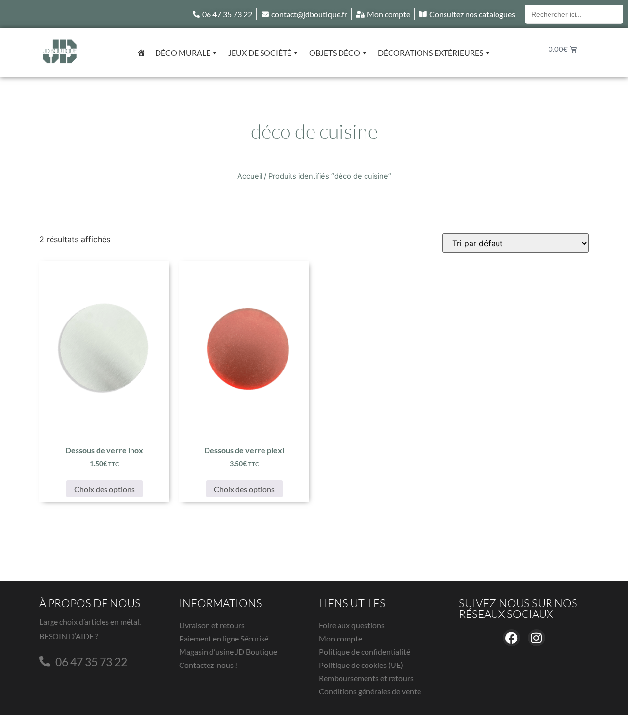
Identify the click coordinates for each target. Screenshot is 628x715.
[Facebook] (511, 637)
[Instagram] (536, 637)
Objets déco (334, 52)
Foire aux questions (352, 625)
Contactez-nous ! (208, 664)
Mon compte (340, 638)
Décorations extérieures (430, 52)
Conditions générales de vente (370, 691)
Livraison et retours (212, 625)
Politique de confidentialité (364, 651)
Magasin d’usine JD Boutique (228, 651)
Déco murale (182, 52)
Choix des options (104, 488)
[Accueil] (141, 53)
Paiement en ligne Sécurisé (223, 638)
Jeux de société (259, 52)
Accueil (249, 176)
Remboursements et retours (366, 678)
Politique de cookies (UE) (361, 664)
